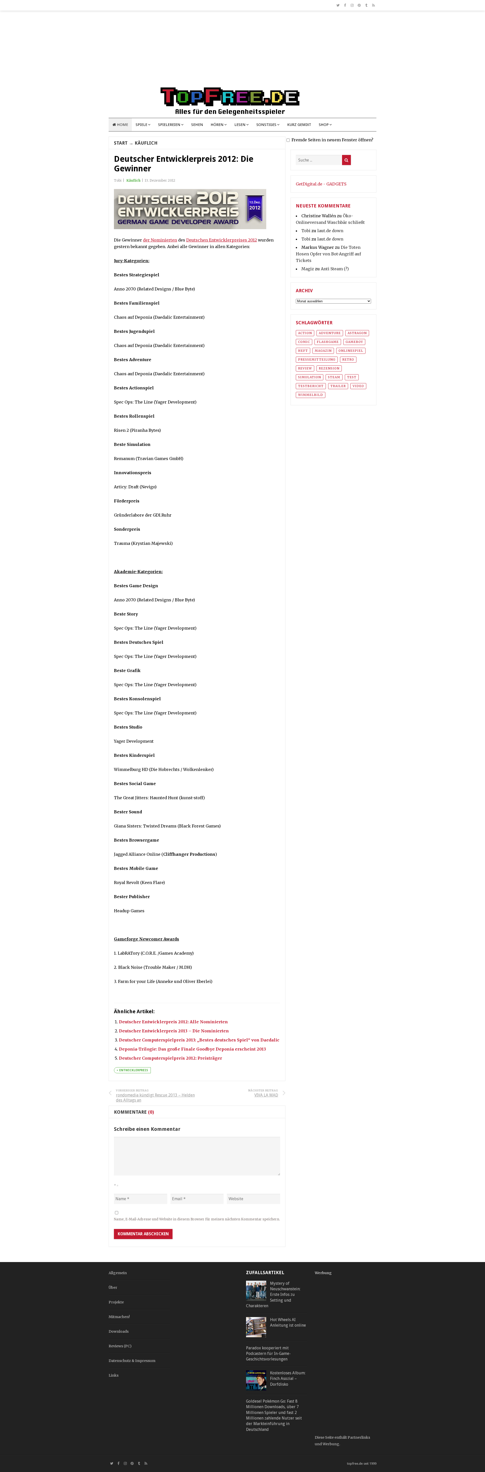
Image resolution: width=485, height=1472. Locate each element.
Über (113, 1287)
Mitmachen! (119, 1317)
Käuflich (146, 143)
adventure (330, 333)
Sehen (197, 124)
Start (121, 143)
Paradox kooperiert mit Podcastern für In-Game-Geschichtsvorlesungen (268, 1354)
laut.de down (330, 230)
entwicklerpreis (133, 1070)
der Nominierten (160, 240)
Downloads (119, 1331)
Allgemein (118, 1273)
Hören (217, 124)
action (305, 333)
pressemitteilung (316, 359)
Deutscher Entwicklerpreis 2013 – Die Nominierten (174, 1030)
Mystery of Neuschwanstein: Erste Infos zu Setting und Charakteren (273, 1294)
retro (348, 359)
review (305, 368)
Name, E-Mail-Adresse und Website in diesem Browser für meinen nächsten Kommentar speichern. (197, 1219)
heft (303, 351)
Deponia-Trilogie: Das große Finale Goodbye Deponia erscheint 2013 (192, 1049)
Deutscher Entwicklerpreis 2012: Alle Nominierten (173, 1021)
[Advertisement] (242, 51)
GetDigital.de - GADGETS (321, 183)
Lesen (240, 124)
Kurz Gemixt (299, 124)
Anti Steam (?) (335, 268)
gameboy (354, 342)
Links (113, 1375)
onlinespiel (350, 351)
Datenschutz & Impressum (132, 1360)
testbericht (311, 386)
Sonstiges (266, 124)
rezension (329, 368)
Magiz (307, 268)
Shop (324, 124)
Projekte (116, 1302)
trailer (338, 386)
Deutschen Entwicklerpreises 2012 (221, 240)
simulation (309, 377)
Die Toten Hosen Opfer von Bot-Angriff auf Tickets (328, 254)
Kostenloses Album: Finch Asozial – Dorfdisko (287, 1379)
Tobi (305, 230)
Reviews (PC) (120, 1346)
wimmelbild (310, 395)
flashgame (328, 342)
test (351, 377)
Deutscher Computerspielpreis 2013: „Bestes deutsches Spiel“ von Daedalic (199, 1039)
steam (334, 377)
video (358, 386)
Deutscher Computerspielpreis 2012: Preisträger (170, 1058)
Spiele (141, 124)
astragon (357, 333)
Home (122, 124)
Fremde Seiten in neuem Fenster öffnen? (332, 139)
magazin (323, 351)
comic (304, 342)
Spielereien (169, 124)
